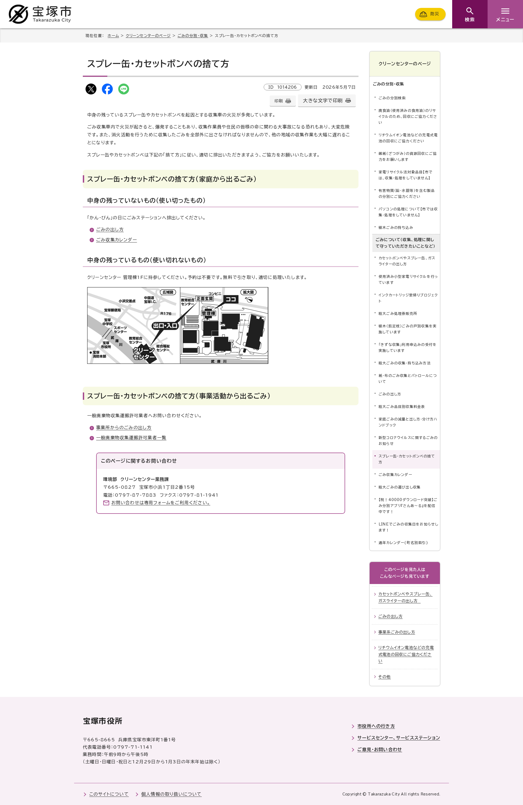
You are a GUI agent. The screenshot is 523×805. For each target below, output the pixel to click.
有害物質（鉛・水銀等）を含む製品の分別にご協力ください (407, 193)
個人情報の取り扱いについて (171, 794)
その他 (384, 677)
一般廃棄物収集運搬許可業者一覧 (131, 437)
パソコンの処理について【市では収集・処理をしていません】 (408, 212)
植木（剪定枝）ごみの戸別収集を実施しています (408, 329)
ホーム (113, 36)
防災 (434, 14)
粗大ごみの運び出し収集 (400, 487)
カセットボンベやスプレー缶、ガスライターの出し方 (407, 261)
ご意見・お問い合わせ (379, 749)
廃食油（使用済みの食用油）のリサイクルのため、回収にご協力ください (408, 116)
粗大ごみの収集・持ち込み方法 (405, 363)
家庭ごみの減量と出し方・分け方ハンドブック (408, 422)
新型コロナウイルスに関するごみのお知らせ (408, 440)
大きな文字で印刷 (323, 100)
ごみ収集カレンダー (116, 240)
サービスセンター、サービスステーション (398, 738)
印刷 (279, 101)
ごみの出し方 (110, 229)
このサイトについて (109, 794)
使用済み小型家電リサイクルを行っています (408, 279)
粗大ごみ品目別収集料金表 (402, 406)
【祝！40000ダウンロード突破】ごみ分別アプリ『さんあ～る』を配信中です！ (408, 506)
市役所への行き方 (376, 726)
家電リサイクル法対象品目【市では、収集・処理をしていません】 (406, 175)
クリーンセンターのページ (148, 36)
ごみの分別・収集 (193, 36)
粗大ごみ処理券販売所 (398, 313)
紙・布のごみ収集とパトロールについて (408, 378)
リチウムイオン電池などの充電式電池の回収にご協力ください (408, 138)
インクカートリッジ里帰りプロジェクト (408, 298)
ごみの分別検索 (392, 98)
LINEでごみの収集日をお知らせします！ (408, 527)
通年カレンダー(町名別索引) (403, 543)
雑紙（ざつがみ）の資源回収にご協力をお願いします (408, 156)
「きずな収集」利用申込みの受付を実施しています (408, 347)
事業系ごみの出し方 (396, 632)
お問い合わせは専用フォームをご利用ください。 (160, 502)
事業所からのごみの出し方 (123, 427)
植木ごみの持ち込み (396, 227)
